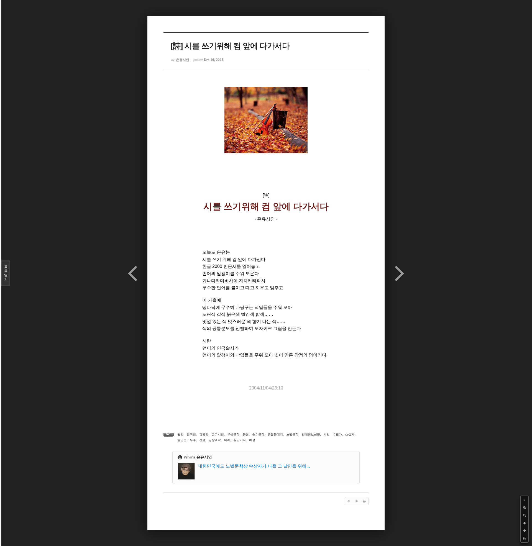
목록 (5, 273)
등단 (246, 434)
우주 (193, 440)
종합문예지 (275, 434)
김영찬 (203, 434)
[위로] (524, 523)
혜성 (252, 440)
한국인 (191, 434)
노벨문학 (292, 434)
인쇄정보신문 (311, 434)
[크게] (524, 507)
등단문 (181, 440)
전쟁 (202, 440)
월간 (180, 434)
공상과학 (215, 440)
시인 (326, 434)
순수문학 (258, 434)
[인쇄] (524, 538)
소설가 (349, 434)
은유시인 (218, 434)
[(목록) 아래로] (524, 531)
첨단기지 (240, 440)
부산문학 (233, 434)
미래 (227, 440)
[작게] (524, 515)
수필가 (337, 434)
